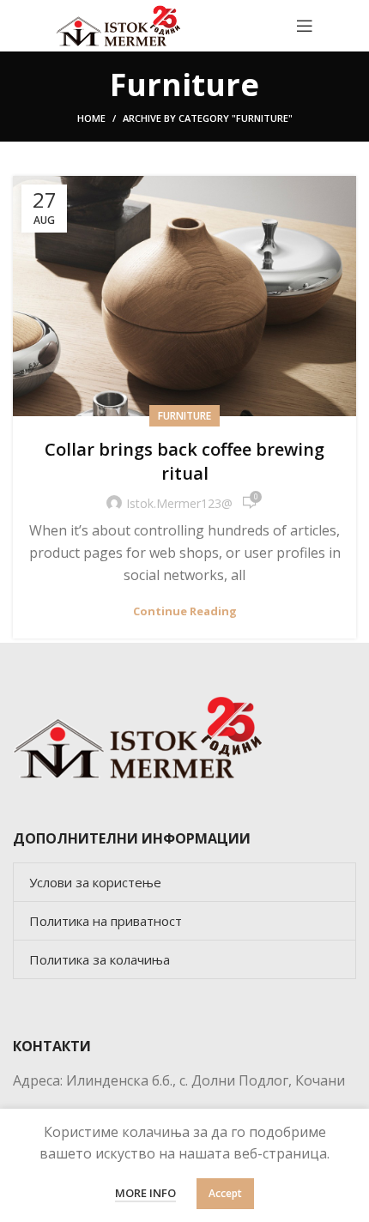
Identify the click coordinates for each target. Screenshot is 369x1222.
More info (145, 1193)
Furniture (184, 415)
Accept (225, 1193)
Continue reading (185, 611)
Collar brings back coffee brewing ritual (184, 461)
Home (91, 118)
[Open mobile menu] (304, 26)
